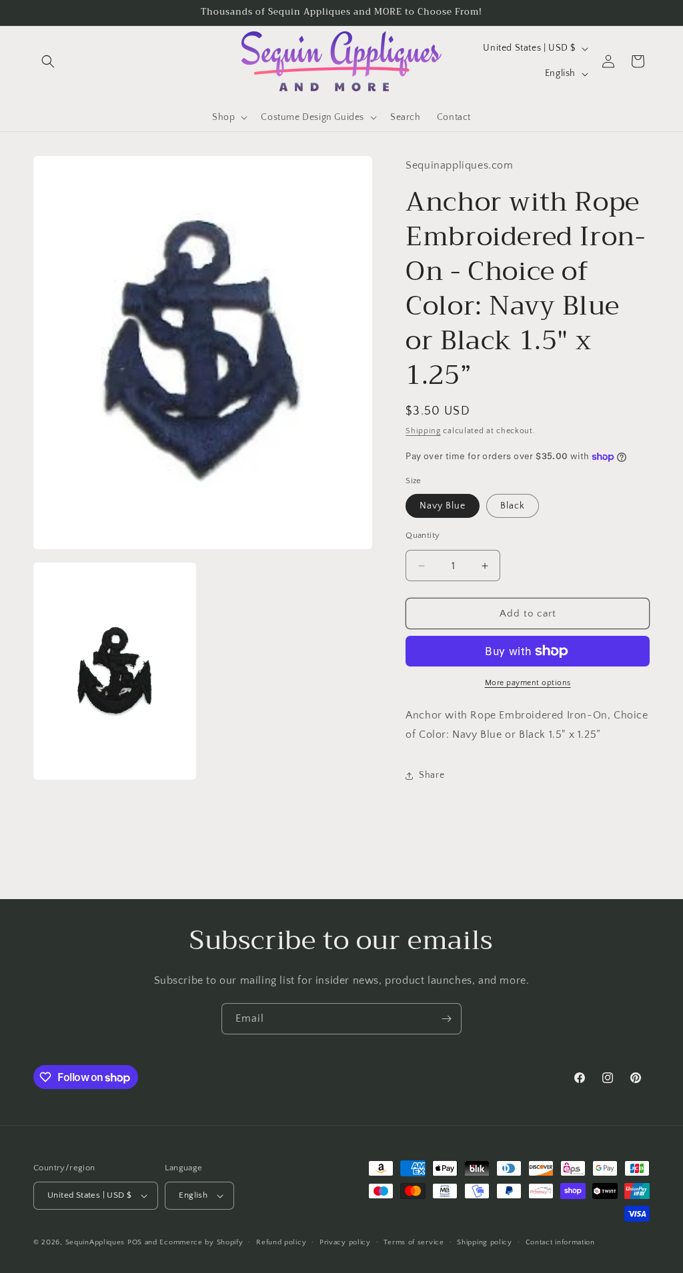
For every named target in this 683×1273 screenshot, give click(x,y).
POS (134, 1242)
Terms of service (414, 1242)
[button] (48, 61)
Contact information (560, 1242)
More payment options (528, 682)
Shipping (423, 431)
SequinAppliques (95, 1242)
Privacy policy (345, 1242)
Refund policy (281, 1242)
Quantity (423, 535)
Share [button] (431, 775)
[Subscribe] (446, 1018)
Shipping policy (484, 1242)
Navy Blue (443, 506)
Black (512, 506)
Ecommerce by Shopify (201, 1242)
